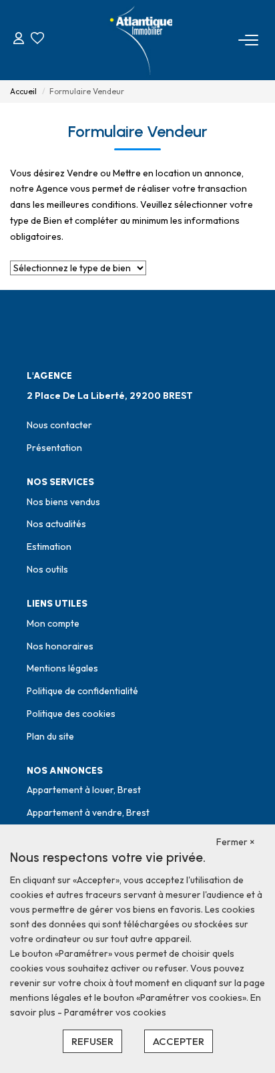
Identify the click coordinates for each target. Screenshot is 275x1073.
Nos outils (47, 569)
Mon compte (53, 623)
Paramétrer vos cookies (115, 1012)
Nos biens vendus (63, 502)
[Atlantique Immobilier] (141, 40)
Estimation (49, 547)
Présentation (54, 448)
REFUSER (92, 1041)
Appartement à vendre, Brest (88, 812)
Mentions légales (62, 668)
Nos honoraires (60, 646)
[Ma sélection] (37, 40)
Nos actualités (56, 524)
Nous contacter (59, 425)
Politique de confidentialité (82, 691)
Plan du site (50, 736)
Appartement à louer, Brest (84, 790)
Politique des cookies (71, 714)
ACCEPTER (178, 1041)
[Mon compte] (18, 40)
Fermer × (235, 842)
